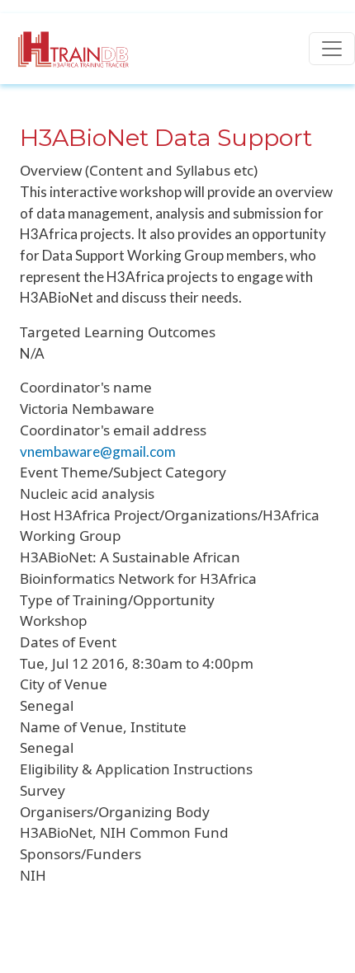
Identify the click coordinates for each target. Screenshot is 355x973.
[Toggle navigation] (332, 48)
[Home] (65, 49)
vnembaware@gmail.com (98, 451)
